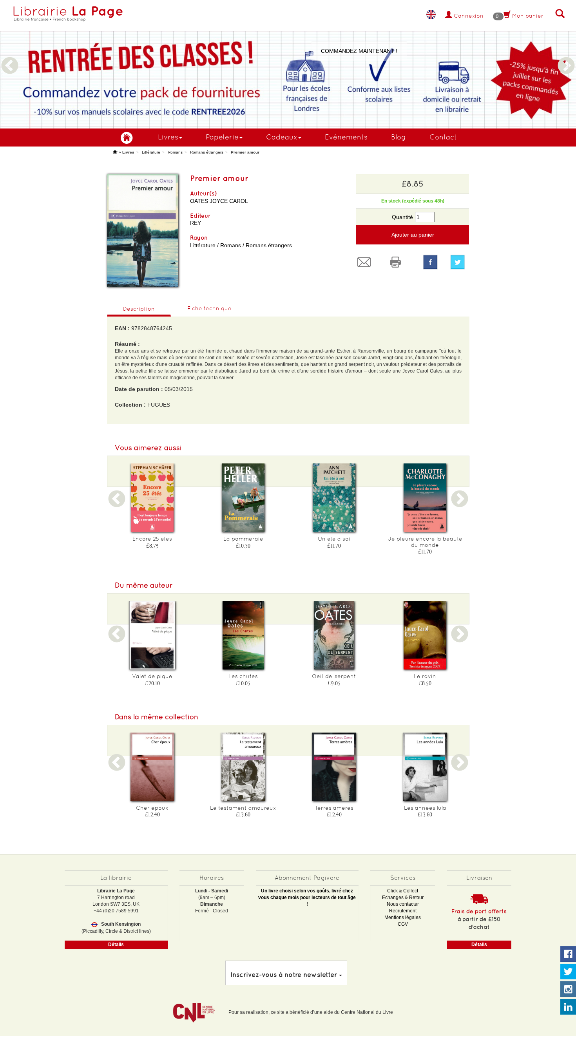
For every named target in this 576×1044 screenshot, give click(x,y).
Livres (168, 137)
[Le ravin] (425, 635)
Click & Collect (402, 891)
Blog (398, 137)
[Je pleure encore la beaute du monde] (425, 497)
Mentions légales (402, 917)
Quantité (402, 217)
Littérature (151, 152)
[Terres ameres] (334, 767)
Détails (116, 944)
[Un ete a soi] (334, 497)
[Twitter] (459, 262)
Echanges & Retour (403, 897)
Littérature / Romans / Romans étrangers (241, 245)
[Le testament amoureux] (243, 767)
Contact (443, 137)
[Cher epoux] (152, 767)
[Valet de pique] (152, 635)
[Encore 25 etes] (152, 497)
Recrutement (403, 911)
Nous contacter (403, 904)
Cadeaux (281, 137)
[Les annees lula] (425, 767)
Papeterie (222, 137)
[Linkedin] (568, 1007)
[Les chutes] (243, 635)
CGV (403, 924)
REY (195, 223)
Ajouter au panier (412, 235)
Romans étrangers (206, 152)
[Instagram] (568, 989)
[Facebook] (430, 262)
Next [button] (566, 56)
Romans (175, 152)
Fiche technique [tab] (209, 308)
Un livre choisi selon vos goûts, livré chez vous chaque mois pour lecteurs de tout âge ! (307, 897)
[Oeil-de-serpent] (334, 635)
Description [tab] (139, 309)
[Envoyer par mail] (366, 262)
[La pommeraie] (243, 497)
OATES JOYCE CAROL (219, 201)
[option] (288, 64)
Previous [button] (10, 56)
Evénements (346, 137)
